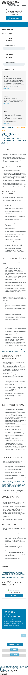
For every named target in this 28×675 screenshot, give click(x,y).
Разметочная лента (14, 592)
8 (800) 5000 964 (14, 12)
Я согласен (3, 674)
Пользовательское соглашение (14, 661)
